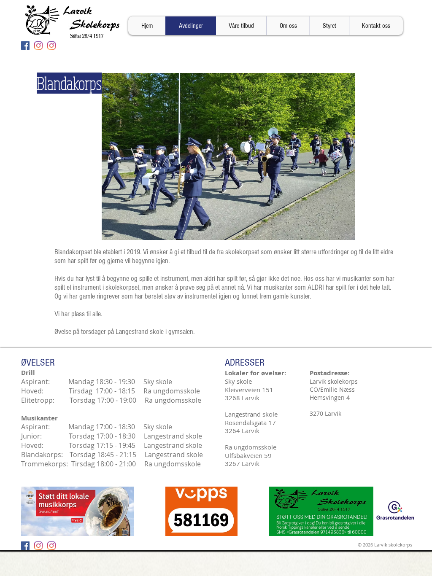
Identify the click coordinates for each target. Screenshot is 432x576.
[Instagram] (38, 45)
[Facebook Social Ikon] (25, 45)
